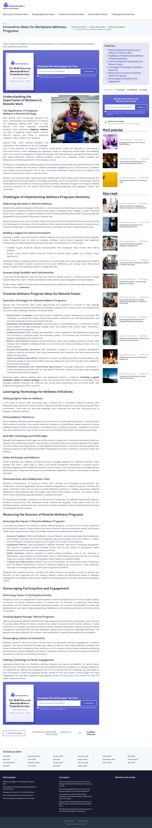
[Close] (119, 396)
